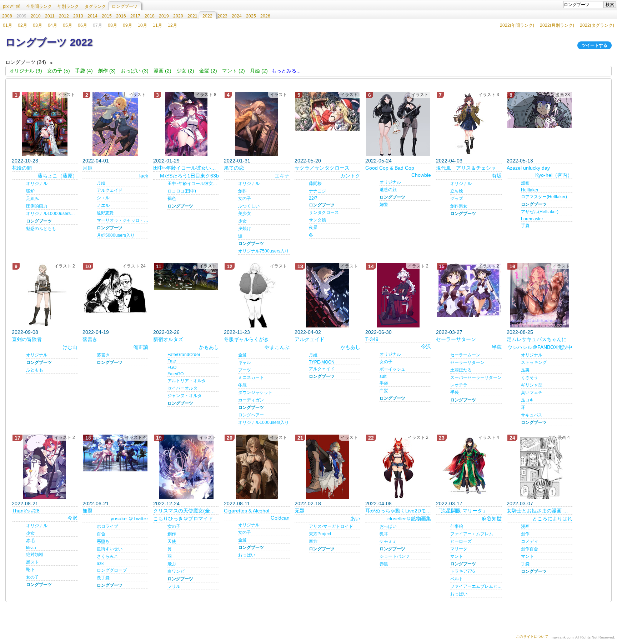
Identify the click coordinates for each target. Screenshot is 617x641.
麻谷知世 (492, 518)
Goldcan (280, 518)
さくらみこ (107, 556)
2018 (150, 16)
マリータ (458, 548)
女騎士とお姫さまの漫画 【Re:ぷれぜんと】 (539, 511)
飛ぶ (171, 563)
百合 (101, 533)
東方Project (320, 533)
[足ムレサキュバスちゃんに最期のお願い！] (539, 295)
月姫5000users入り (116, 235)
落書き (89, 339)
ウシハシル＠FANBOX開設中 (539, 347)
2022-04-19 (95, 332)
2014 (92, 16)
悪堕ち (103, 541)
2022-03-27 (449, 332)
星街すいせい (109, 548)
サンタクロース (324, 212)
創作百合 (529, 548)
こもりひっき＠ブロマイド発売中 (186, 518)
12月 (172, 25)
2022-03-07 (520, 503)
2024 (237, 16)
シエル (103, 197)
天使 (171, 541)
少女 (242, 221)
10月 (142, 25)
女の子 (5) (58, 71)
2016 (121, 16)
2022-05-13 (520, 161)
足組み (32, 198)
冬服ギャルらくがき (246, 339)
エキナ (282, 176)
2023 (222, 16)
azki (101, 563)
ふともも (34, 369)
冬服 (242, 384)
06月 (82, 25)
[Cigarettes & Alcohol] (257, 467)
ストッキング (534, 362)
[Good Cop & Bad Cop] (398, 124)
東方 (313, 541)
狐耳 (384, 533)
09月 (127, 25)
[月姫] (115, 124)
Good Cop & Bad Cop (389, 168)
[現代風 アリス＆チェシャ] (469, 124)
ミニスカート (251, 377)
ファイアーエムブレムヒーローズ (476, 586)
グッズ (456, 198)
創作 (242, 191)
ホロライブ (107, 526)
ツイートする (594, 45)
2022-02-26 (166, 332)
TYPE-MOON (322, 362)
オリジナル (36, 183)
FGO (171, 367)
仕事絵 (456, 526)
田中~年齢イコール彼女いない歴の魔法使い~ (193, 183)
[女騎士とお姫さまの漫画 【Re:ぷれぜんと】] (539, 467)
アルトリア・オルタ (186, 380)
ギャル (244, 362)
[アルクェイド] (327, 295)
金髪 (242, 354)
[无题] (327, 467)
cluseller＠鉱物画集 (409, 518)
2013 (78, 16)
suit (383, 376)
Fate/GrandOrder (183, 354)
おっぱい (246, 554)
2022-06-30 (378, 332)
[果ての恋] (257, 124)
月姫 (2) (259, 71)
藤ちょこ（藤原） (57, 176)
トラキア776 (462, 571)
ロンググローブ (112, 570)
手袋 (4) (84, 71)
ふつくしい (249, 206)
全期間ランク (39, 6)
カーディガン (251, 399)
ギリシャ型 (531, 384)
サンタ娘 (317, 219)
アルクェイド (109, 190)
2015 (107, 16)
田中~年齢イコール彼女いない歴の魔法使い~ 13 (186, 168)
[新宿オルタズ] (186, 276)
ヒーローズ (461, 541)
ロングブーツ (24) (25, 62)
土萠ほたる (461, 369)
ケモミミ (388, 541)
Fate (171, 361)
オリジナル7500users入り (263, 251)
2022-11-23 (237, 332)
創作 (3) (107, 71)
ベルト (456, 578)
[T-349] (398, 295)
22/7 (313, 198)
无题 (300, 511)
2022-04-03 (449, 161)
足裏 (525, 369)
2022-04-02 (308, 332)
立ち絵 (456, 191)
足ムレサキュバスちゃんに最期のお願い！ (539, 339)
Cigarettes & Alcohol (246, 511)
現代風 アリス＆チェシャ (466, 168)
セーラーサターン (456, 339)
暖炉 (30, 191)
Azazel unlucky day (528, 168)
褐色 (171, 198)
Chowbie (421, 175)
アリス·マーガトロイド (331, 526)
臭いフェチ (531, 392)
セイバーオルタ (182, 388)
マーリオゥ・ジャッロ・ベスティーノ (122, 220)
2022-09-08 (25, 332)
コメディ (529, 541)
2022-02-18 (308, 503)
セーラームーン (465, 354)
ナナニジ (317, 191)
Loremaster (532, 218)
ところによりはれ (552, 518)
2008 (7, 16)
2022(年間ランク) (517, 25)
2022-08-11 (237, 503)
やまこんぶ (277, 347)
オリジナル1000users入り (263, 422)
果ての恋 (234, 168)
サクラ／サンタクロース (322, 168)
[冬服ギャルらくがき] (257, 295)
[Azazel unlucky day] (539, 110)
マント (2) (233, 71)
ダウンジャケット (255, 392)
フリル (173, 586)
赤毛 (30, 540)
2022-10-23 (25, 161)
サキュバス (531, 414)
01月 (7, 25)
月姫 (87, 168)
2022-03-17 (449, 503)
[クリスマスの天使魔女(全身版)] (186, 467)
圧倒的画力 (36, 206)
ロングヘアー (251, 414)
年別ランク (68, 6)
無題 (87, 511)
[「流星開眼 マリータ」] (469, 465)
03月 (37, 25)
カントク (350, 176)
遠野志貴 (105, 212)
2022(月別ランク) (557, 25)
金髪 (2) (208, 71)
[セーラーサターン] (469, 289)
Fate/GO (175, 373)
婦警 (384, 204)
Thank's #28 (26, 511)
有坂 (497, 176)
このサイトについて (532, 637)
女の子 (244, 198)
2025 (251, 16)
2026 (265, 16)
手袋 (525, 225)
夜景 (313, 227)
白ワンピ (176, 571)
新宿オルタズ (168, 339)
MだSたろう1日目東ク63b (189, 176)
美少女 (244, 213)
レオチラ (458, 384)
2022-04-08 (378, 503)
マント (456, 556)
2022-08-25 (520, 332)
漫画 (525, 182)
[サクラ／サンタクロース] (327, 111)
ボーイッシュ (392, 369)
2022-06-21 (95, 503)
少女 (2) (185, 71)
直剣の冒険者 (27, 339)
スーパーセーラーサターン (476, 377)
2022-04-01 (95, 161)
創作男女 (458, 206)
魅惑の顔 (388, 189)
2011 (50, 16)
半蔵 (497, 347)
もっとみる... (286, 71)
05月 (67, 25)
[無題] (115, 453)
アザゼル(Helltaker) (539, 211)
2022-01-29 (166, 161)
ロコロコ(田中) (181, 191)
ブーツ (244, 369)
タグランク (95, 6)
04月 (52, 25)
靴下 (30, 569)
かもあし (209, 347)
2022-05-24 (378, 161)
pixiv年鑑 (11, 6)
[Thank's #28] (44, 467)
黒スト (32, 562)
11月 (157, 25)
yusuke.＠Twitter (129, 518)
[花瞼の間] (44, 124)
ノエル (103, 205)
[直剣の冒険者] (44, 295)
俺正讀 (140, 347)
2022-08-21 (25, 503)
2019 (164, 16)
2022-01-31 (237, 161)
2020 (178, 16)
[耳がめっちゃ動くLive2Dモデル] (398, 467)
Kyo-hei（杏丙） (553, 175)
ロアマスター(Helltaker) (544, 196)
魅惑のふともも (41, 228)
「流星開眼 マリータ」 (461, 511)
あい (355, 518)
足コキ (527, 399)
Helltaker (529, 189)
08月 (112, 25)
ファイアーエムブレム (471, 533)
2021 (192, 16)
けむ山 (69, 347)
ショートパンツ (395, 556)
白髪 (384, 390)
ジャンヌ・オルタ (184, 395)
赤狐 (384, 563)
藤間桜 (315, 183)
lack (143, 176)
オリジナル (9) (25, 71)
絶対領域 (34, 554)
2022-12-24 (166, 503)
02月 (22, 25)
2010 (36, 16)
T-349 (371, 339)
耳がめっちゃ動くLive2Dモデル (398, 511)
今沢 (426, 346)
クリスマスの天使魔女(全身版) (186, 511)
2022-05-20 (308, 161)
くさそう (529, 377)
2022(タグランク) (597, 25)
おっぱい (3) (135, 71)
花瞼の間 (22, 168)
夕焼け (244, 228)
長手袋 (103, 577)
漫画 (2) (162, 71)
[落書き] (115, 289)
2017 (135, 16)
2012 (64, 16)
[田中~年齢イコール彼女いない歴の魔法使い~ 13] (186, 124)
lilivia (31, 547)
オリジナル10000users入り (51, 213)
